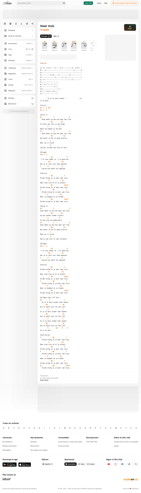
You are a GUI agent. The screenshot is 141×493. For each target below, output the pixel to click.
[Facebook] (122, 464)
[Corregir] (27, 24)
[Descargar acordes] (21, 24)
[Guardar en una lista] (16, 24)
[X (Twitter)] (135, 464)
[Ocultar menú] (5, 24)
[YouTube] (108, 464)
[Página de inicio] (7, 3)
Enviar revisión (44, 380)
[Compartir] (32, 24)
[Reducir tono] (26, 49)
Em (45, 63)
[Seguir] (93, 45)
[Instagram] (115, 464)
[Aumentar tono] (32, 49)
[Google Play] (10, 464)
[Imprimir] (10, 24)
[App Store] (24, 464)
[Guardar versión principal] (50, 36)
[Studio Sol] (131, 479)
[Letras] (7, 479)
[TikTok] (129, 464)
